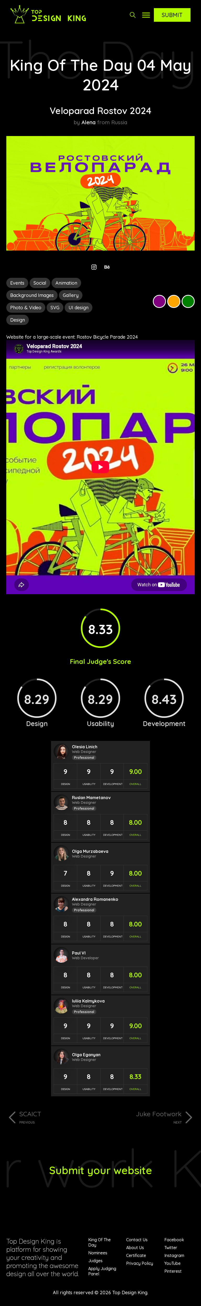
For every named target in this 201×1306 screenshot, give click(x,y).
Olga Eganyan (86, 1054)
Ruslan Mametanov (91, 797)
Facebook (174, 1239)
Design (17, 320)
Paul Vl (79, 953)
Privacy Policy (139, 1263)
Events (17, 283)
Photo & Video (25, 308)
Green (188, 301)
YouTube (172, 1263)
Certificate (136, 1255)
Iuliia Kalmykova (88, 1001)
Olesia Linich (84, 746)
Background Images (32, 295)
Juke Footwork (159, 1117)
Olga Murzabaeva (90, 851)
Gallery (71, 295)
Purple (159, 301)
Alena (88, 122)
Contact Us (137, 1239)
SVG (55, 308)
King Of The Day (99, 1242)
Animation (66, 283)
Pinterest (173, 1271)
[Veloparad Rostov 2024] (100, 249)
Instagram (174, 1255)
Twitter (170, 1247)
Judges (95, 1260)
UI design (78, 308)
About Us (135, 1247)
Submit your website (100, 1170)
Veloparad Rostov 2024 (100, 110)
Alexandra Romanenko (95, 899)
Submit (172, 15)
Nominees (97, 1252)
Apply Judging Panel (102, 1271)
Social (40, 283)
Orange (173, 301)
